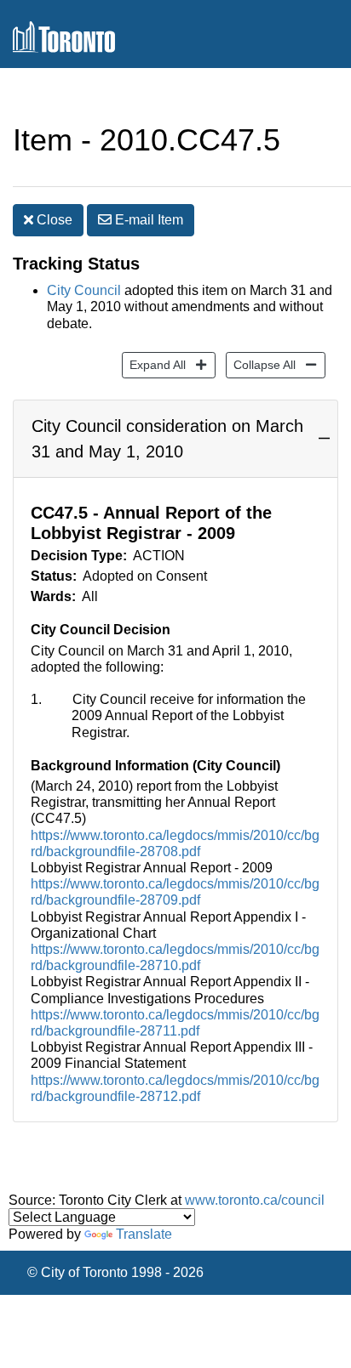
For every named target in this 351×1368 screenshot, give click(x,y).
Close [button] (52, 220)
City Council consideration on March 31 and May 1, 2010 (167, 439)
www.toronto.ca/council (255, 1200)
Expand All (154, 364)
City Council (84, 290)
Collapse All (261, 364)
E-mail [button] (147, 220)
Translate (144, 1234)
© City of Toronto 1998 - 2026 (115, 1272)
